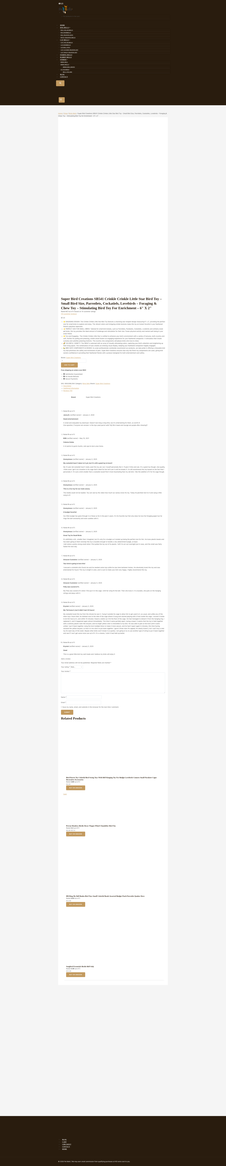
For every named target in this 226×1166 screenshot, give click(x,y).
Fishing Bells (66, 55)
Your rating (65, 667)
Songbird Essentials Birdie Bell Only (80, 966)
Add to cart (69, 365)
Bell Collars (67, 72)
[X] (61, 4)
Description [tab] (67, 386)
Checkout (66, 1144)
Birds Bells (86, 383)
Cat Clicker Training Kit (69, 50)
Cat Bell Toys (65, 47)
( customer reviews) (69, 314)
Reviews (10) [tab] (67, 391)
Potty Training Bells (68, 37)
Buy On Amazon (75, 788)
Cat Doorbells (66, 45)
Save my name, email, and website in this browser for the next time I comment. (91, 707)
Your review (66, 671)
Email (63, 702)
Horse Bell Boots (69, 67)
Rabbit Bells (66, 57)
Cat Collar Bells (67, 42)
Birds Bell (64, 62)
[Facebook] (59, 4)
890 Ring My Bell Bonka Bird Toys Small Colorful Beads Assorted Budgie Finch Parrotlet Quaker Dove (105, 896)
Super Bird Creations (73, 357)
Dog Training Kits (67, 35)
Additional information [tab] (71, 388)
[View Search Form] (60, 83)
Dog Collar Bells (67, 30)
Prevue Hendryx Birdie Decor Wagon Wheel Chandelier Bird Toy (91, 826)
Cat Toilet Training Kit (69, 52)
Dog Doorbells (66, 32)
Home (62, 25)
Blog (62, 74)
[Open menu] (62, 100)
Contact (64, 77)
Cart (64, 1142)
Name (63, 697)
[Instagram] (62, 4)
